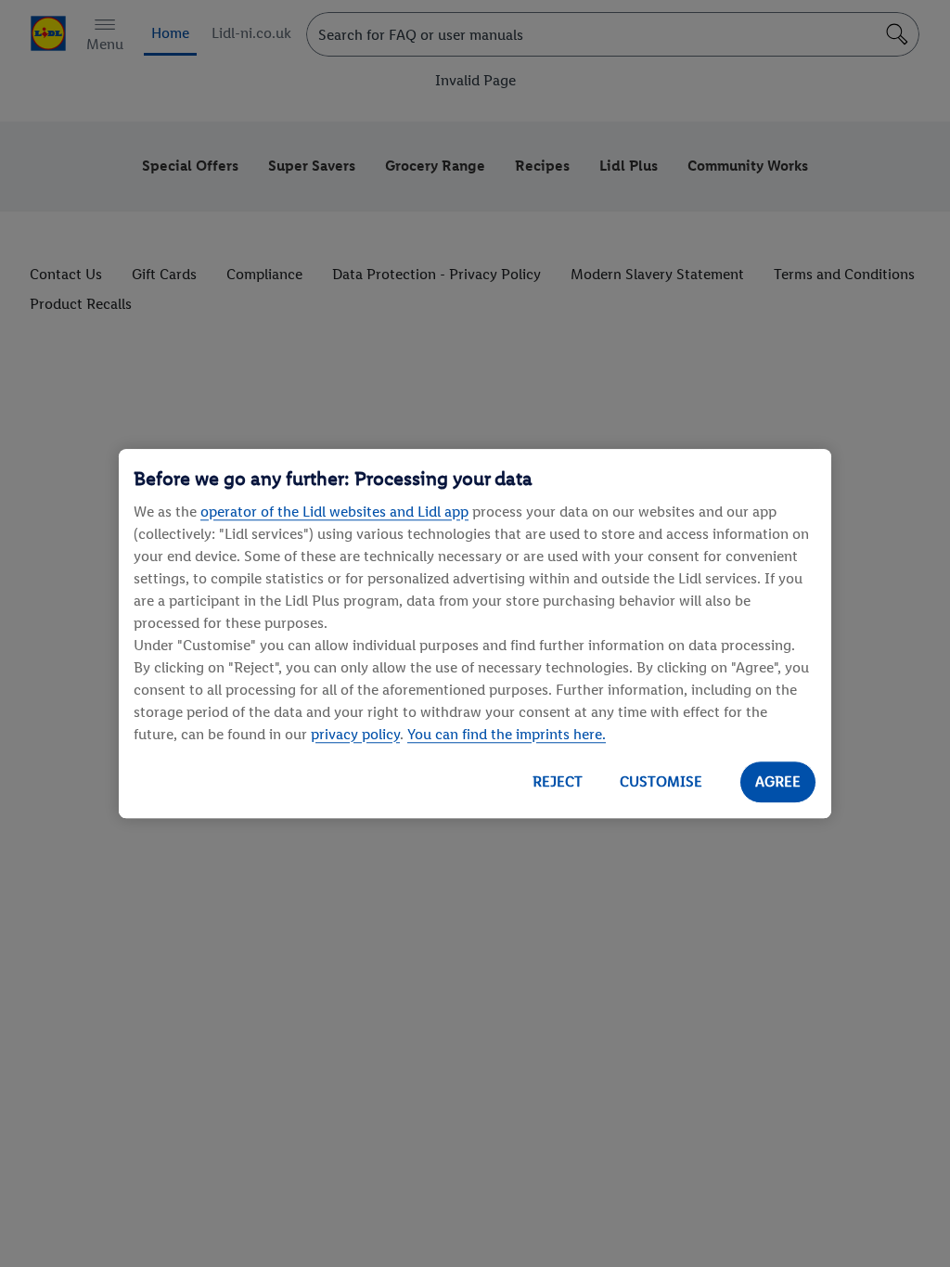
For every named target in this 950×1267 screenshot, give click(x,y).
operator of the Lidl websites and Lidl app (334, 511)
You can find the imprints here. (506, 734)
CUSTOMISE (661, 781)
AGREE (778, 781)
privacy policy (355, 734)
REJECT (558, 781)
